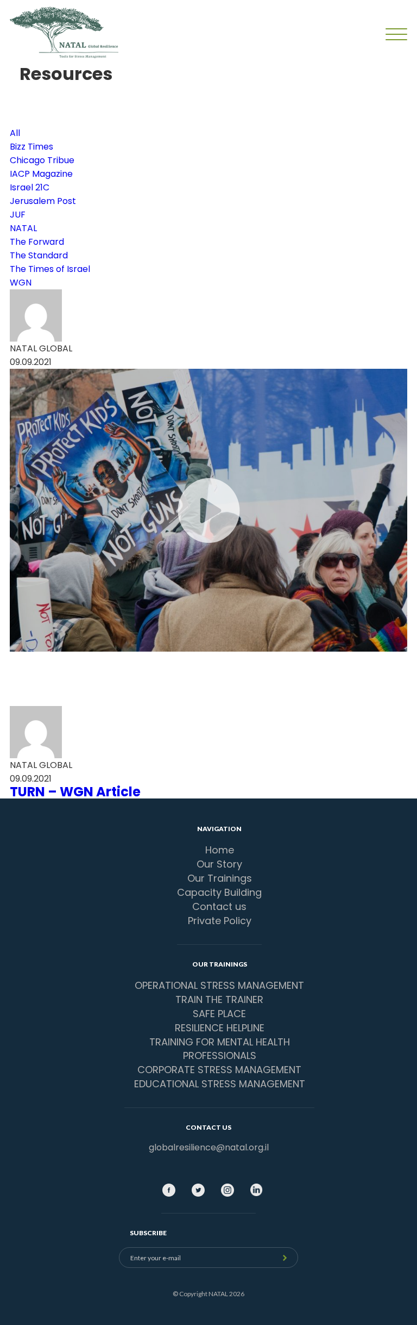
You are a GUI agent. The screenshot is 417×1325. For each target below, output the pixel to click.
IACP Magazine (41, 174)
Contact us (219, 906)
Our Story (219, 864)
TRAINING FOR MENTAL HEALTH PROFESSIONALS (219, 1048)
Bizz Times (31, 146)
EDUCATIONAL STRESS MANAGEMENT (219, 1084)
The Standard (39, 255)
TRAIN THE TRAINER (219, 999)
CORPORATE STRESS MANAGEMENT (219, 1069)
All (15, 133)
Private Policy (219, 920)
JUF (18, 214)
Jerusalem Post (43, 201)
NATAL (23, 228)
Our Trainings (219, 878)
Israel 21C (29, 187)
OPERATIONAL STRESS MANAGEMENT (219, 985)
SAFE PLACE (219, 1013)
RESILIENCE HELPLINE (219, 1028)
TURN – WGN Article (75, 791)
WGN (20, 282)
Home (219, 850)
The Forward (37, 242)
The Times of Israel (50, 269)
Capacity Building (219, 892)
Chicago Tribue (42, 160)
